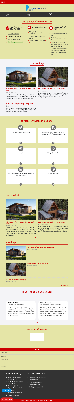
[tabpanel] (21, 205)
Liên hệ (3, 363)
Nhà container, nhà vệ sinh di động (51, 89)
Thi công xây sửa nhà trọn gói (37, 377)
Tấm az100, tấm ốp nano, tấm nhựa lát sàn (40, 247)
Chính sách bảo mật (34, 384)
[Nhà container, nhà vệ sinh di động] (53, 77)
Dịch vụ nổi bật (37, 63)
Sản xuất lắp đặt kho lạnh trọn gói (19, 104)
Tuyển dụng (4, 359)
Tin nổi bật (11, 242)
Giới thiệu (3, 356)
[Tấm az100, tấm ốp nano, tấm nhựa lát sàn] (21, 77)
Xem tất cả (65, 285)
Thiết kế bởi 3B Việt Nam (46, 400)
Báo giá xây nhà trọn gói (15, 42)
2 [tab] (37, 238)
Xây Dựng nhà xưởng (14, 36)
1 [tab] (35, 238)
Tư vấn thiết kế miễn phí (35, 382)
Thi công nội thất (33, 379)
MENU (3, 2)
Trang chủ (4, 352)
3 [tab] (39, 238)
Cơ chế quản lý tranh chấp (36, 387)
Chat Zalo (6, 390)
